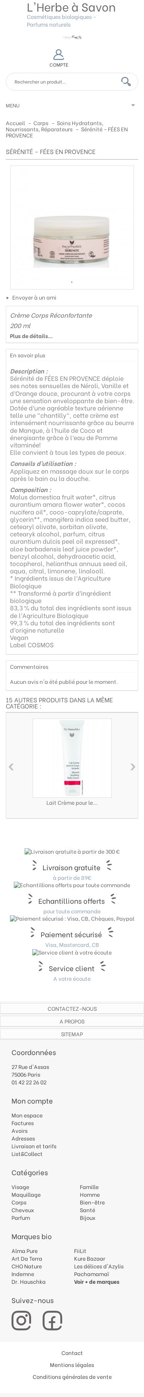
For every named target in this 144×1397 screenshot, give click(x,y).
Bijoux (88, 1217)
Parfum (21, 1217)
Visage (20, 1187)
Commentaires (29, 666)
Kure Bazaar (89, 1258)
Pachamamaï (91, 1274)
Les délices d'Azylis (99, 1266)
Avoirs (20, 1130)
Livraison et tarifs (34, 1146)
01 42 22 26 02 (29, 1082)
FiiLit (80, 1250)
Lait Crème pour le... (72, 802)
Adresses (23, 1138)
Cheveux (23, 1210)
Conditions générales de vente (72, 1376)
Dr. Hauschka (29, 1281)
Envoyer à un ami (34, 297)
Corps (19, 1202)
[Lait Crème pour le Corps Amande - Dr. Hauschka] (72, 758)
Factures (23, 1123)
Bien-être (92, 1202)
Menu (13, 105)
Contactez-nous (72, 1008)
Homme (90, 1194)
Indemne (23, 1274)
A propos (72, 1021)
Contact (72, 1352)
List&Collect (27, 1153)
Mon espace (27, 1115)
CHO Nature (27, 1266)
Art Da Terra (27, 1258)
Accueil (15, 123)
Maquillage (26, 1194)
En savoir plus (27, 355)
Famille (89, 1187)
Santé (87, 1210)
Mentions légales (72, 1364)
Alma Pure (25, 1250)
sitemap (72, 1034)
